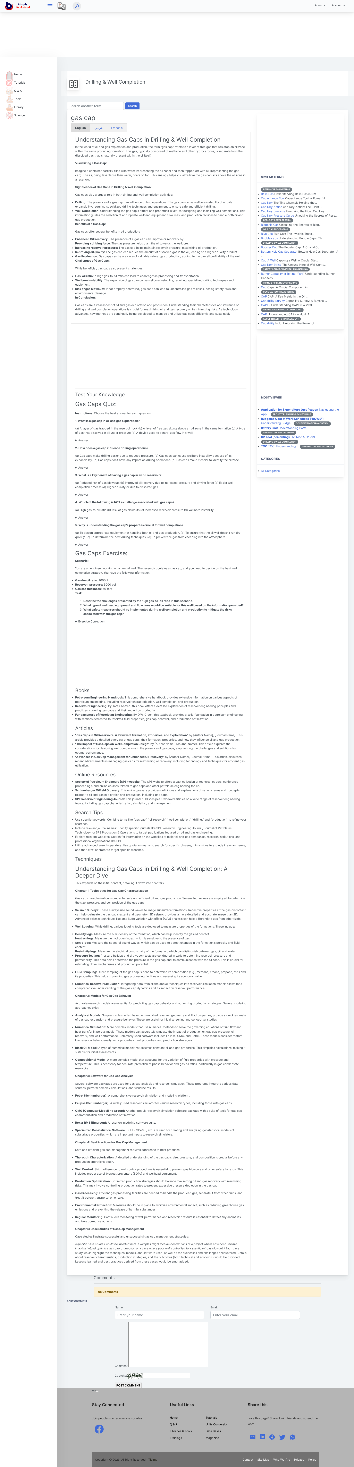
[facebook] (99, 1429)
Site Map (263, 1459)
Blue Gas (267, 233)
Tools (17, 99)
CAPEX (265, 305)
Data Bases (213, 1431)
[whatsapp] (292, 1437)
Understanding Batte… (285, 428)
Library (19, 107)
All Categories (270, 470)
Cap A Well (268, 260)
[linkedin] (262, 1436)
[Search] (77, 6)
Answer (83, 440)
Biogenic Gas (269, 224)
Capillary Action (271, 207)
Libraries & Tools (181, 1431)
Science (19, 115)
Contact (248, 1459)
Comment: (121, 1365)
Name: (119, 1307)
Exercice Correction (91, 621)
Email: (214, 1307)
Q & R (173, 1424)
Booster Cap (269, 247)
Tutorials (19, 82)
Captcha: (121, 1375)
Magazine (212, 1438)
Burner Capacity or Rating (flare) (282, 273)
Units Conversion (217, 1424)
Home (18, 74)
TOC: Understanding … (280, 446)
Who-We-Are (281, 1459)
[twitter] (282, 1437)
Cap (264, 287)
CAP (264, 296)
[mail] (253, 1437)
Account (337, 5)
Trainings (176, 1438)
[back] (347, 1460)
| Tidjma (151, 1459)
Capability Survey (273, 300)
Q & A (18, 90)
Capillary (267, 202)
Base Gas (267, 194)
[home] (18, 6)
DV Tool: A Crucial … (289, 437)
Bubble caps (269, 238)
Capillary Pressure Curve (277, 215)
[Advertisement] (123, 28)
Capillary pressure (273, 211)
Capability (268, 323)
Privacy (299, 1459)
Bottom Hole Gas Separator (279, 251)
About (319, 5)
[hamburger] (50, 6)
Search (132, 105)
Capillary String (271, 264)
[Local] (61, 6)
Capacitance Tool (272, 198)
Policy (312, 1459)
